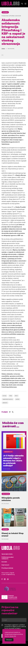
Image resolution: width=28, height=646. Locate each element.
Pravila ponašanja (7, 568)
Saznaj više (13, 636)
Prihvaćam (9, 639)
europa (4, 395)
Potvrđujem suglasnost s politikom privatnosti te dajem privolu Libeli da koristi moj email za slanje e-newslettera (15, 627)
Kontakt (4, 562)
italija (10, 395)
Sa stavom (6, 494)
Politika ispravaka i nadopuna (8, 557)
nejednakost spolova (8, 399)
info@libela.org (10, 574)
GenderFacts (8, 451)
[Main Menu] (25, 3)
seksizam (5, 402)
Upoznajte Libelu (7, 554)
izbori (16, 395)
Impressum (5, 565)
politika (17, 399)
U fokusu (5, 12)
